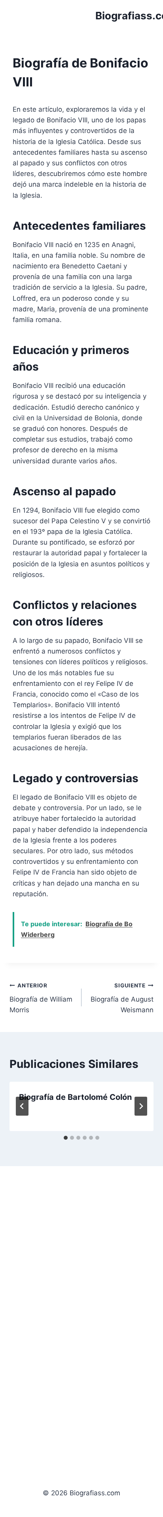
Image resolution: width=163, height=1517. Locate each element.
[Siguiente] (141, 1106)
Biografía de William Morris (40, 998)
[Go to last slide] (22, 1106)
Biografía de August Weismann (122, 998)
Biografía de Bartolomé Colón (75, 1097)
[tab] (66, 1138)
